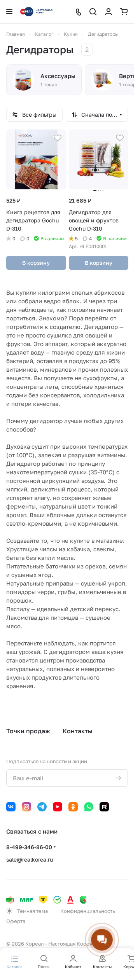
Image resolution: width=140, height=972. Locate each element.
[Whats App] (88, 806)
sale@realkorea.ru (29, 859)
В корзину (36, 262)
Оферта (15, 921)
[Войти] (108, 12)
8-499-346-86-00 (29, 847)
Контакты (78, 731)
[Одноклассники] (73, 806)
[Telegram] (42, 806)
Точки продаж (28, 731)
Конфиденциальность (87, 911)
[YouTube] (57, 806)
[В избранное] (57, 138)
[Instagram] (26, 806)
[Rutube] (104, 806)
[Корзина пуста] (124, 12)
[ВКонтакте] (11, 806)
